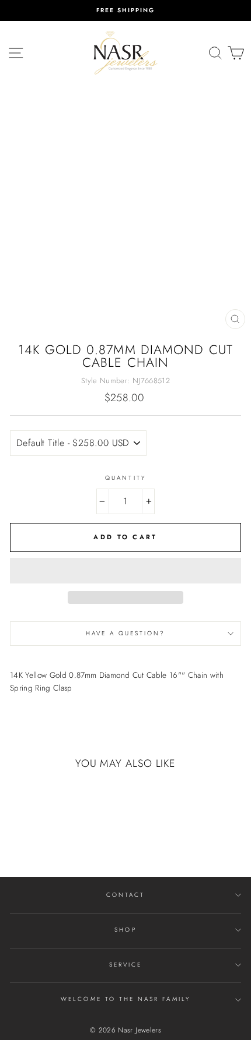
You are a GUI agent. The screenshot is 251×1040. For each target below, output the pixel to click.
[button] (125, 570)
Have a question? (126, 633)
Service (125, 964)
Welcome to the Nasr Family (125, 999)
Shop (125, 929)
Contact (125, 894)
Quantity (125, 477)
